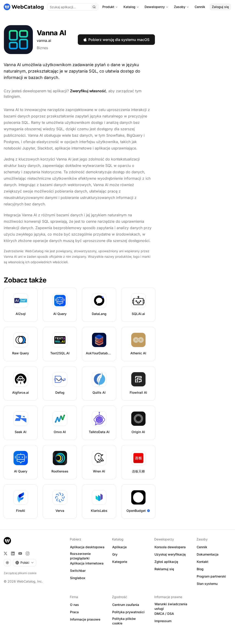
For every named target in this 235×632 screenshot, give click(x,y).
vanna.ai (44, 40)
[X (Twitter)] (5, 553)
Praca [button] (74, 612)
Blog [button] (200, 569)
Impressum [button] (162, 621)
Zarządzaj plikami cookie (20, 573)
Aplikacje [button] (119, 547)
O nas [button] (74, 605)
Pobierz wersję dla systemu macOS (118, 39)
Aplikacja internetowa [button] (87, 563)
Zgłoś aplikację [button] (166, 562)
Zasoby (179, 7)
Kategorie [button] (119, 562)
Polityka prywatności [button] (128, 612)
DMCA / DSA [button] (164, 614)
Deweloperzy (155, 7)
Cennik (200, 7)
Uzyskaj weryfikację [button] (170, 554)
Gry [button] (115, 554)
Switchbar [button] (78, 570)
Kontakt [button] (202, 562)
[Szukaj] (94, 7)
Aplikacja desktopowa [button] (87, 547)
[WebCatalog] (7, 540)
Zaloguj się (220, 7)
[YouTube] (20, 553)
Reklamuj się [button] (164, 569)
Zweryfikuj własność (88, 91)
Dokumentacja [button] (207, 554)
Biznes (42, 48)
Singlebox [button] (77, 578)
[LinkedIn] (13, 553)
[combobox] (24, 562)
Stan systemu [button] (207, 584)
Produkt (108, 7)
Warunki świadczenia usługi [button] (170, 606)
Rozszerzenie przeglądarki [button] (80, 556)
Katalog (129, 7)
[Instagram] (27, 553)
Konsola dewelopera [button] (170, 547)
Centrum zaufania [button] (125, 605)
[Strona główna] (24, 7)
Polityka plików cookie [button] (124, 621)
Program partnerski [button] (211, 576)
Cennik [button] (202, 547)
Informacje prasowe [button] (85, 619)
